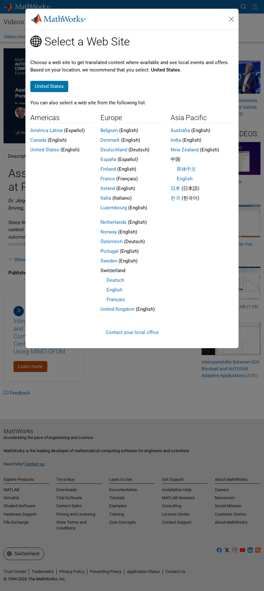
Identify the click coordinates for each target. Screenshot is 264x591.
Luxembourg (113, 208)
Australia (180, 130)
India (176, 140)
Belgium (109, 130)
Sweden (108, 261)
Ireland (107, 188)
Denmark (110, 140)
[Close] (231, 19)
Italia (105, 198)
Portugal (109, 251)
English (114, 290)
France (107, 179)
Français (116, 299)
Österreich (111, 241)
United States (44, 150)
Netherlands (113, 222)
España (108, 159)
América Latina (46, 130)
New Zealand (185, 150)
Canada (38, 140)
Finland (108, 169)
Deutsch (115, 280)
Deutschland (113, 150)
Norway (108, 232)
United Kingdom (117, 309)
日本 (175, 188)
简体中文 (186, 169)
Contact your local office (132, 332)
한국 (175, 198)
